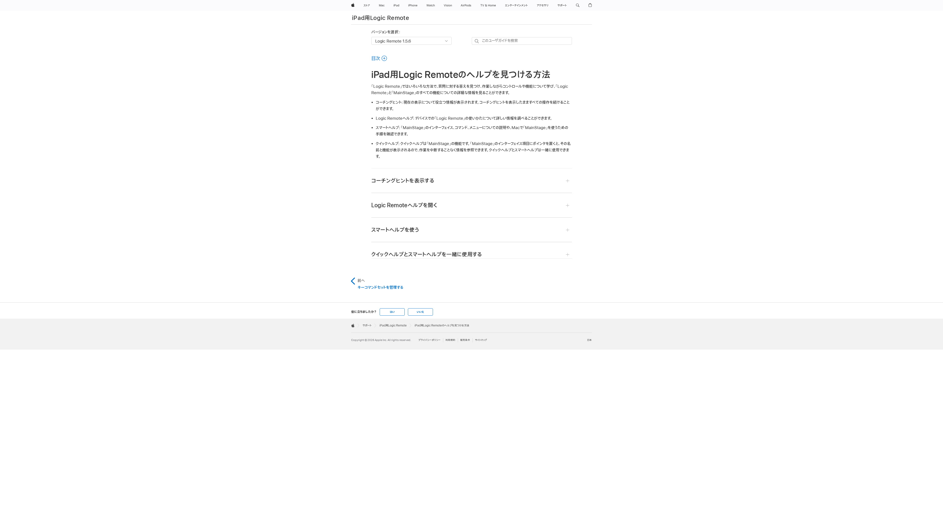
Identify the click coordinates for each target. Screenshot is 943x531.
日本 (589, 340)
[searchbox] (522, 41)
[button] (578, 5)
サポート (367, 325)
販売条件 (465, 340)
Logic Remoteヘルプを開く (404, 205)
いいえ (420, 312)
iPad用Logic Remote (380, 18)
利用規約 (450, 340)
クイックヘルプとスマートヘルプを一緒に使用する (426, 254)
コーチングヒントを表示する (402, 180)
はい (392, 312)
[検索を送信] (477, 41)
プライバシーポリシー (429, 340)
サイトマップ (481, 340)
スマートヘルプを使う (395, 230)
